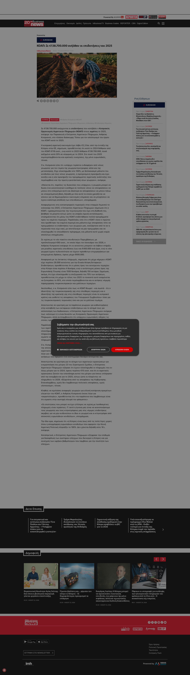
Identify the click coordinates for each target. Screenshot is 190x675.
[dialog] (95, 337)
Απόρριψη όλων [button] (98, 350)
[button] (95, 343)
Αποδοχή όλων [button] (122, 350)
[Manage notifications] (4, 670)
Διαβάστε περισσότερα (118, 339)
